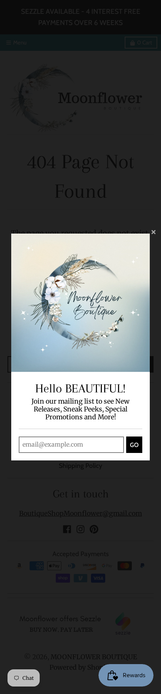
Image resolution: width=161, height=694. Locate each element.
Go (134, 444)
